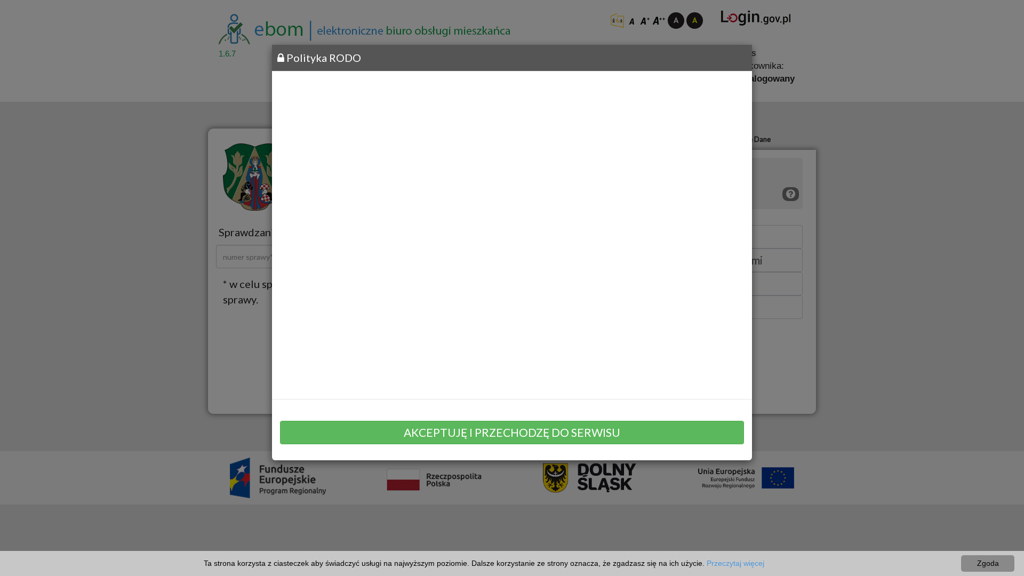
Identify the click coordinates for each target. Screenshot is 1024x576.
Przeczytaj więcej (735, 563)
